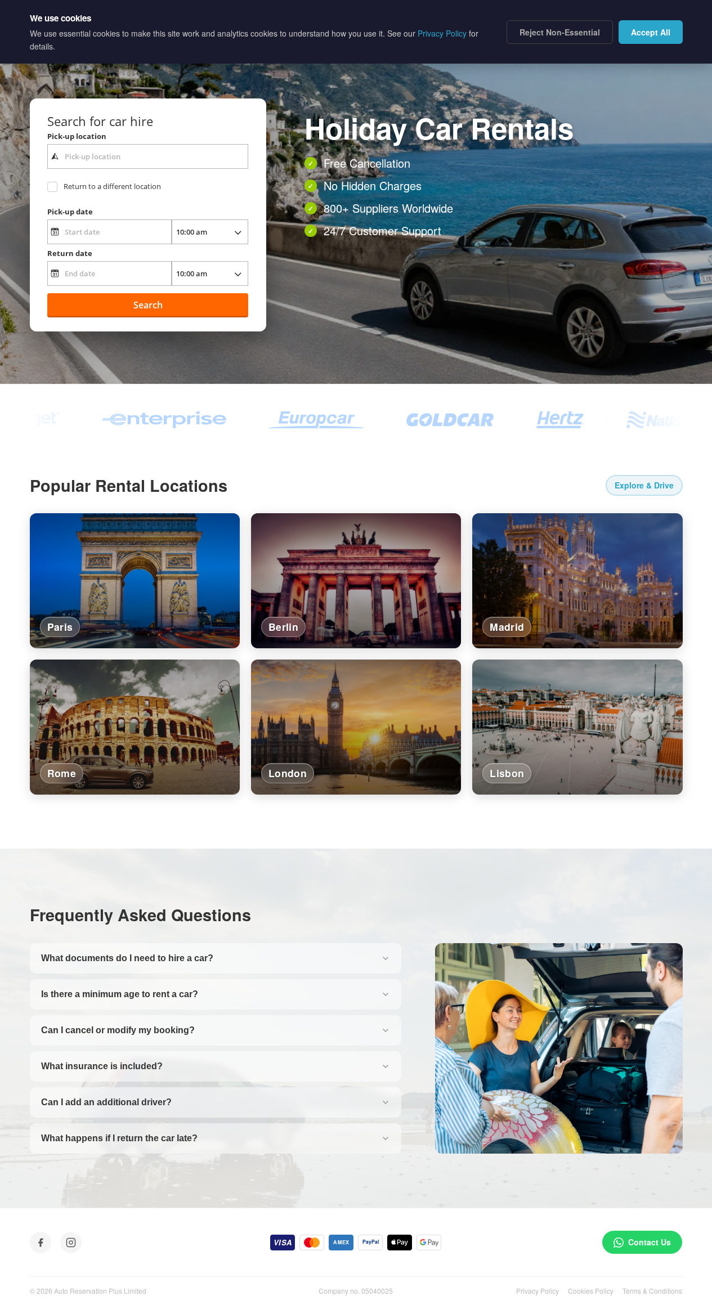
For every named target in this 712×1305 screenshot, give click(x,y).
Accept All (650, 32)
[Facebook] (40, 1242)
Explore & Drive (644, 485)
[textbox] (147, 156)
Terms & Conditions (652, 1290)
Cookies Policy (591, 1290)
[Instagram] (71, 1242)
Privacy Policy (537, 1290)
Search (148, 305)
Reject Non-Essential (560, 32)
